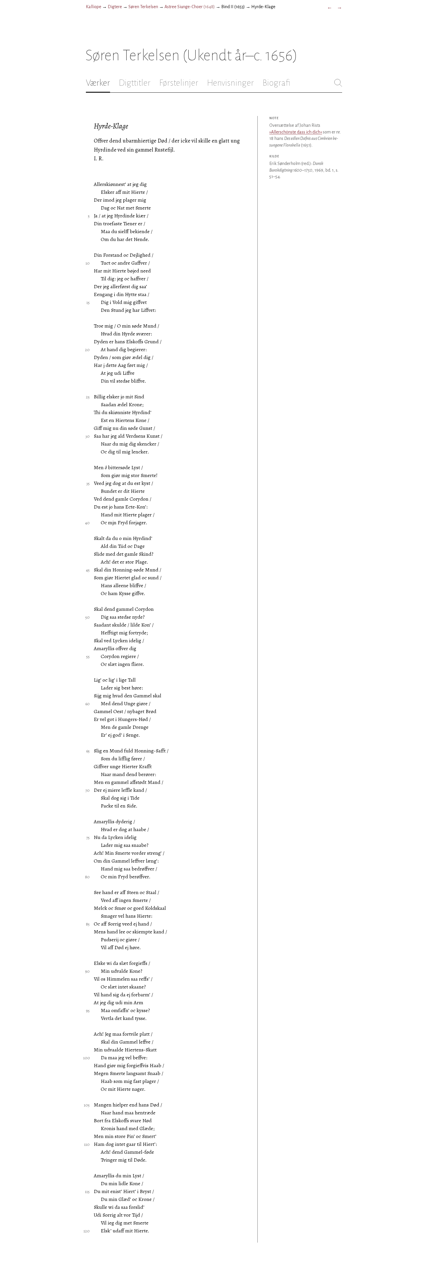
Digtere (115, 6)
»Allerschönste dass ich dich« (295, 132)
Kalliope (93, 6)
